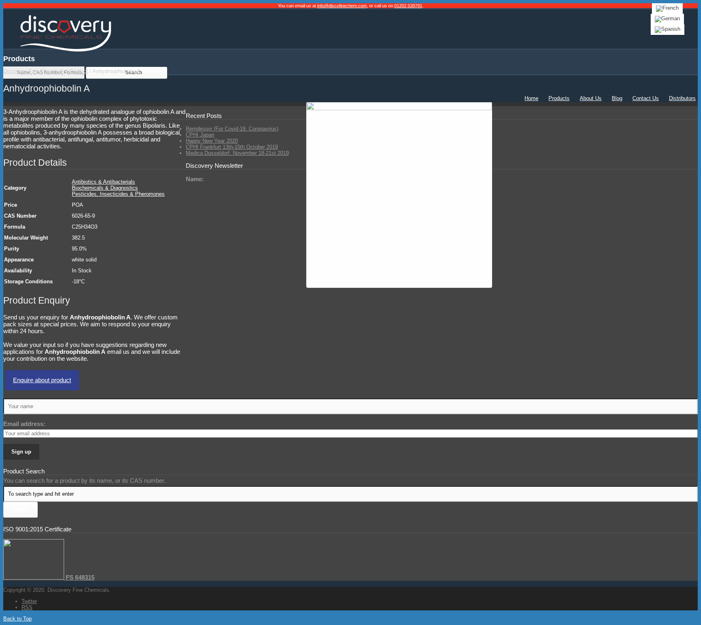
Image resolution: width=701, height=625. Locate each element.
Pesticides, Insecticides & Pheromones (118, 194)
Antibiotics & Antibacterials (103, 182)
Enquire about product (42, 380)
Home (531, 98)
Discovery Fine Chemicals (34, 71)
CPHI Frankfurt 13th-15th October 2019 (232, 147)
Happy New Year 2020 (212, 141)
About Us (591, 98)
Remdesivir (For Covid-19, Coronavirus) (232, 129)
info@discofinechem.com (342, 5)
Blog (617, 98)
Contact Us (645, 98)
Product (79, 71)
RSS (27, 607)
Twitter (29, 601)
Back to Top (17, 619)
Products (559, 98)
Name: (195, 179)
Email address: (24, 423)
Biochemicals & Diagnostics (105, 188)
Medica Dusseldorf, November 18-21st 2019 (237, 153)
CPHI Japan (200, 135)
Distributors (682, 98)
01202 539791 (408, 5)
